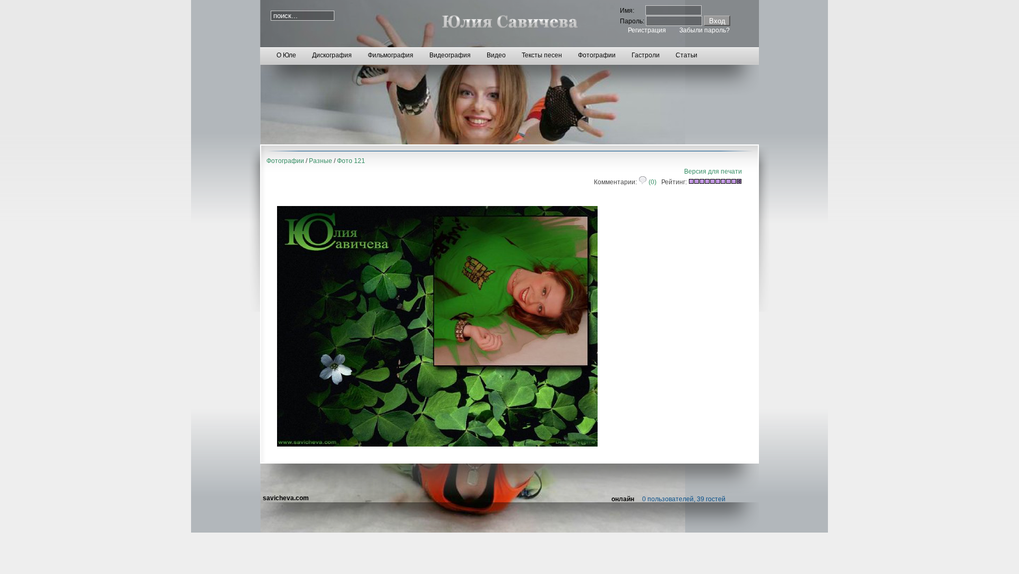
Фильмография (390, 55)
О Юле (286, 55)
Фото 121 (351, 161)
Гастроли (646, 55)
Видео (496, 55)
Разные (320, 161)
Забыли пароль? (704, 30)
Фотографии (597, 55)
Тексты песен (542, 55)
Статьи (686, 55)
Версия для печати (713, 171)
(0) (652, 182)
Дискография (332, 55)
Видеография (450, 55)
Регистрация (647, 30)
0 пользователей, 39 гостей (684, 499)
